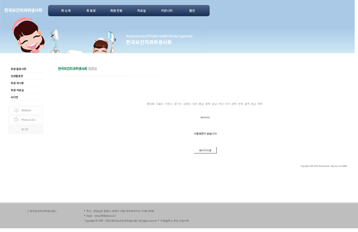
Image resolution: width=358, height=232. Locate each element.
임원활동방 (17, 76)
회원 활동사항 (18, 69)
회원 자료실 (17, 90)
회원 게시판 (17, 83)
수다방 (14, 97)
